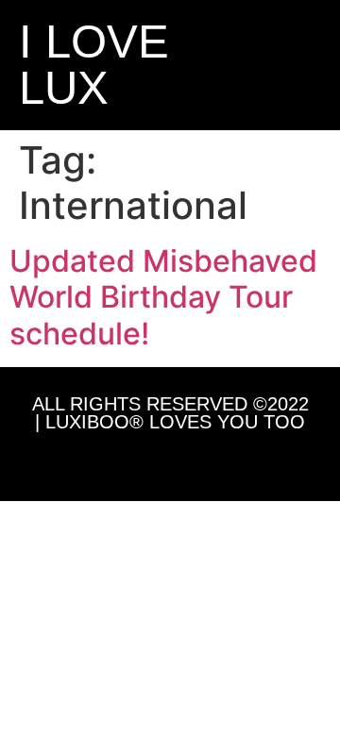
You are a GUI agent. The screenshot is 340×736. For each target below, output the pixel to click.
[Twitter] (170, 461)
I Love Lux (94, 64)
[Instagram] (126, 461)
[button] (261, 65)
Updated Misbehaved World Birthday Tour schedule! (163, 297)
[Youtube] (213, 461)
